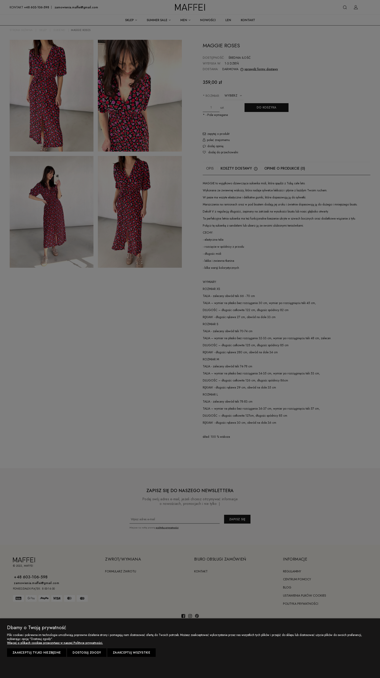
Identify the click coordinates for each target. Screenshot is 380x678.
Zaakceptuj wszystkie (131, 652)
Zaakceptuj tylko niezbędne (37, 652)
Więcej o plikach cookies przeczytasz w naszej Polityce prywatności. (55, 643)
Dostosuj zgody (87, 652)
